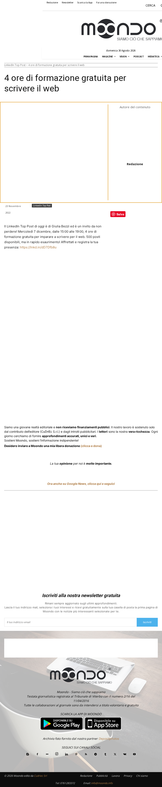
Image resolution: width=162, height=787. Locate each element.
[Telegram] (88, 414)
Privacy (128, 776)
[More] (117, 414)
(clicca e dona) (91, 446)
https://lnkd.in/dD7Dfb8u (38, 247)
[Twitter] (44, 414)
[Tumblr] (108, 414)
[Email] (98, 414)
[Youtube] (134, 754)
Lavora (116, 776)
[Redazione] (138, 135)
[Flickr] (47, 754)
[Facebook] (34, 414)
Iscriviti (147, 622)
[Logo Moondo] (123, 29)
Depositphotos (109, 739)
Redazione (135, 164)
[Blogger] (27, 754)
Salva (59, 415)
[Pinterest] (76, 754)
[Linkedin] (79, 414)
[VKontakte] (124, 754)
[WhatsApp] (69, 414)
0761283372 (67, 783)
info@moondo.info (102, 783)
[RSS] (85, 754)
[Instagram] (56, 754)
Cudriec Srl (40, 776)
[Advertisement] (81, 542)
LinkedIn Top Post (15, 65)
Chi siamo (142, 776)
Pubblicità (102, 776)
